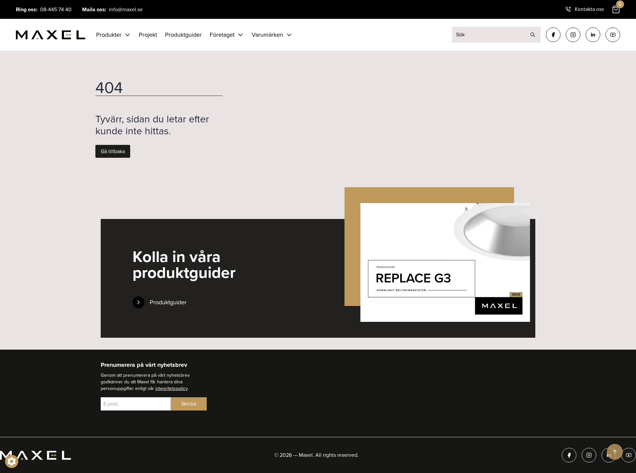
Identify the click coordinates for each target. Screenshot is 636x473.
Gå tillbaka (113, 151)
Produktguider (183, 34)
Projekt (148, 34)
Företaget (222, 34)
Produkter (109, 34)
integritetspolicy (171, 388)
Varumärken (267, 34)
